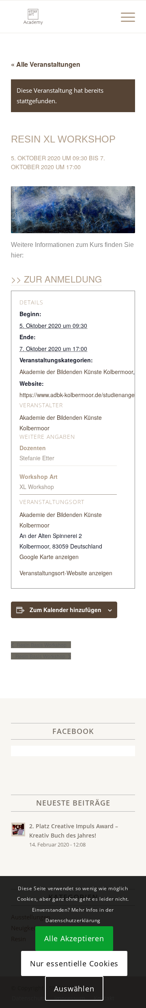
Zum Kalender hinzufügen (65, 610)
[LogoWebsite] (60, 16)
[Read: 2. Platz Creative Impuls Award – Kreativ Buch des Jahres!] (18, 829)
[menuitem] (124, 16)
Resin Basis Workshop (41, 644)
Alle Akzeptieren (74, 938)
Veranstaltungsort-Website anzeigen (65, 573)
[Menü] (124, 16)
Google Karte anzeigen (49, 557)
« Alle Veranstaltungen (45, 64)
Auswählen (74, 988)
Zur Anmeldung (63, 278)
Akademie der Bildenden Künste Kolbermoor (76, 372)
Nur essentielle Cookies (74, 963)
